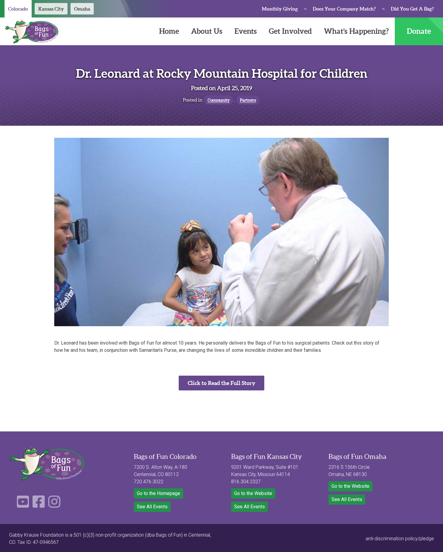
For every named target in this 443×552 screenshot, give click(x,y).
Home (169, 31)
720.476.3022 (148, 481)
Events (245, 31)
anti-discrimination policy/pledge (400, 538)
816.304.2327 (246, 481)
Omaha (82, 8)
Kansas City (51, 8)
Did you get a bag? (412, 8)
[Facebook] (39, 505)
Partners (248, 100)
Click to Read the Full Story (221, 383)
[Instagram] (54, 505)
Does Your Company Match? (344, 8)
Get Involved (290, 31)
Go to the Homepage (158, 493)
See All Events (152, 506)
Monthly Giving (280, 8)
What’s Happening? (356, 31)
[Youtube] (23, 505)
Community (219, 100)
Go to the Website (253, 493)
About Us (206, 31)
